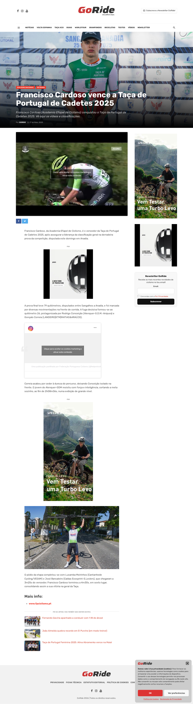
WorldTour (80, 27)
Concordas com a (154, 296)
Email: (156, 286)
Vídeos (131, 27)
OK (150, 693)
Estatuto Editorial (94, 682)
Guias (69, 27)
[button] (187, 663)
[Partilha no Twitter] (25, 221)
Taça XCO (59, 27)
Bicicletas (110, 27)
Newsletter (144, 27)
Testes (121, 27)
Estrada (41, 87)
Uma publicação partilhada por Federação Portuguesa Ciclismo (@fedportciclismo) (68, 366)
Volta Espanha (44, 27)
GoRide (22, 122)
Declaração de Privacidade (171, 699)
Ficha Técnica (74, 682)
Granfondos (95, 27)
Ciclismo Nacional (25, 87)
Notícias (29, 27)
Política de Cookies (151, 699)
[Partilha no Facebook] (18, 221)
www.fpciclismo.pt (40, 603)
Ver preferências (176, 693)
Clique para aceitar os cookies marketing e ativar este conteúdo (72, 174)
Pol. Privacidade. (161, 296)
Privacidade (57, 682)
